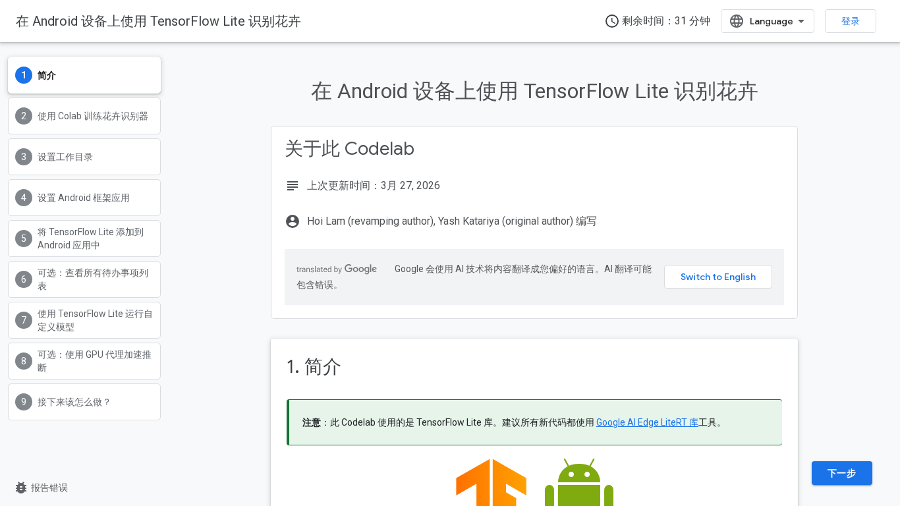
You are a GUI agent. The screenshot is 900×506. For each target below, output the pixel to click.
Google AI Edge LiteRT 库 (647, 422)
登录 (850, 21)
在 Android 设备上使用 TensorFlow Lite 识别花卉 (158, 21)
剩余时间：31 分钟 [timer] (657, 21)
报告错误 (40, 487)
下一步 (842, 473)
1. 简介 (314, 366)
